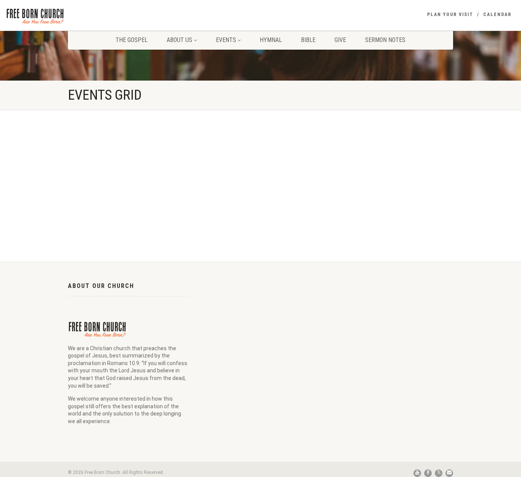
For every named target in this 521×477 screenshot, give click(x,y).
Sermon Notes (385, 40)
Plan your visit (450, 14)
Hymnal (271, 40)
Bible (308, 40)
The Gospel (132, 40)
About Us (179, 40)
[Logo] (87, 16)
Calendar (497, 14)
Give (340, 40)
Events (226, 40)
